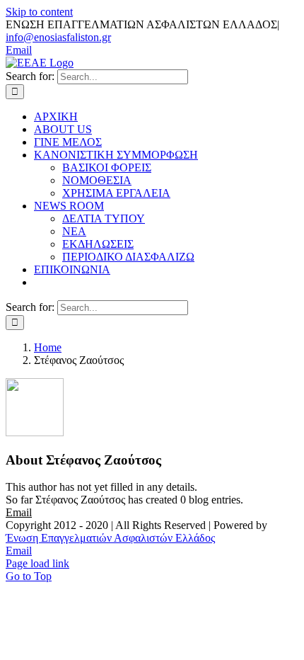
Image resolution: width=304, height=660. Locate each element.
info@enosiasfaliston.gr (58, 37)
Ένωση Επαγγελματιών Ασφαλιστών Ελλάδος (110, 538)
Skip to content (39, 12)
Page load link (37, 563)
